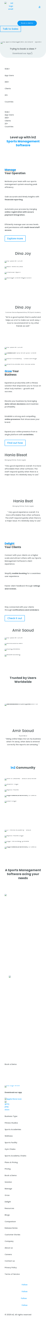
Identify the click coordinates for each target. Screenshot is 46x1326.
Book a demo (27, 23)
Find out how (15, 443)
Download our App (22, 53)
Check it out (14, 618)
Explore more (15, 238)
